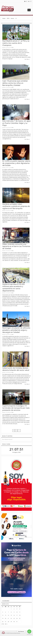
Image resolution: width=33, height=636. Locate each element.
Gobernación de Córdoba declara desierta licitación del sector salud (15, 369)
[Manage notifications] (3, 632)
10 (16, 612)
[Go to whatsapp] (29, 631)
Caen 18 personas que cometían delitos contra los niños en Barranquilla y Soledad (15, 83)
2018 (8, 18)
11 (19, 612)
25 (19, 618)
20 (5, 618)
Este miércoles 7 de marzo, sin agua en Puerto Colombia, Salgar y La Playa (16, 123)
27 (5, 621)
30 (14, 621)
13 (5, 615)
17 (16, 615)
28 (8, 621)
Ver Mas (27, 59)
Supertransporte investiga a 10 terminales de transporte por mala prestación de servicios (15, 408)
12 (2, 615)
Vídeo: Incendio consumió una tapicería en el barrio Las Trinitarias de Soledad (16, 246)
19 (2, 618)
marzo (12, 18)
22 (11, 618)
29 (11, 621)
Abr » (6, 624)
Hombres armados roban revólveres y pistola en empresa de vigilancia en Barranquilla (16, 206)
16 (14, 615)
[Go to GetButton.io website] (29, 634)
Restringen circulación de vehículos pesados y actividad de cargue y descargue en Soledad (16, 330)
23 (14, 618)
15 (11, 615)
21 (8, 618)
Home (3, 18)
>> (19, 430)
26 (2, 621)
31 (16, 621)
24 (16, 618)
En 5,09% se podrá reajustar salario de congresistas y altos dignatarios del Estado (16, 163)
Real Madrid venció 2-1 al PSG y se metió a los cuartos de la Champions (15, 43)
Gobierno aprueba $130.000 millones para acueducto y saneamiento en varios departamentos (13, 287)
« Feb (2, 624)
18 (19, 615)
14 (8, 615)
